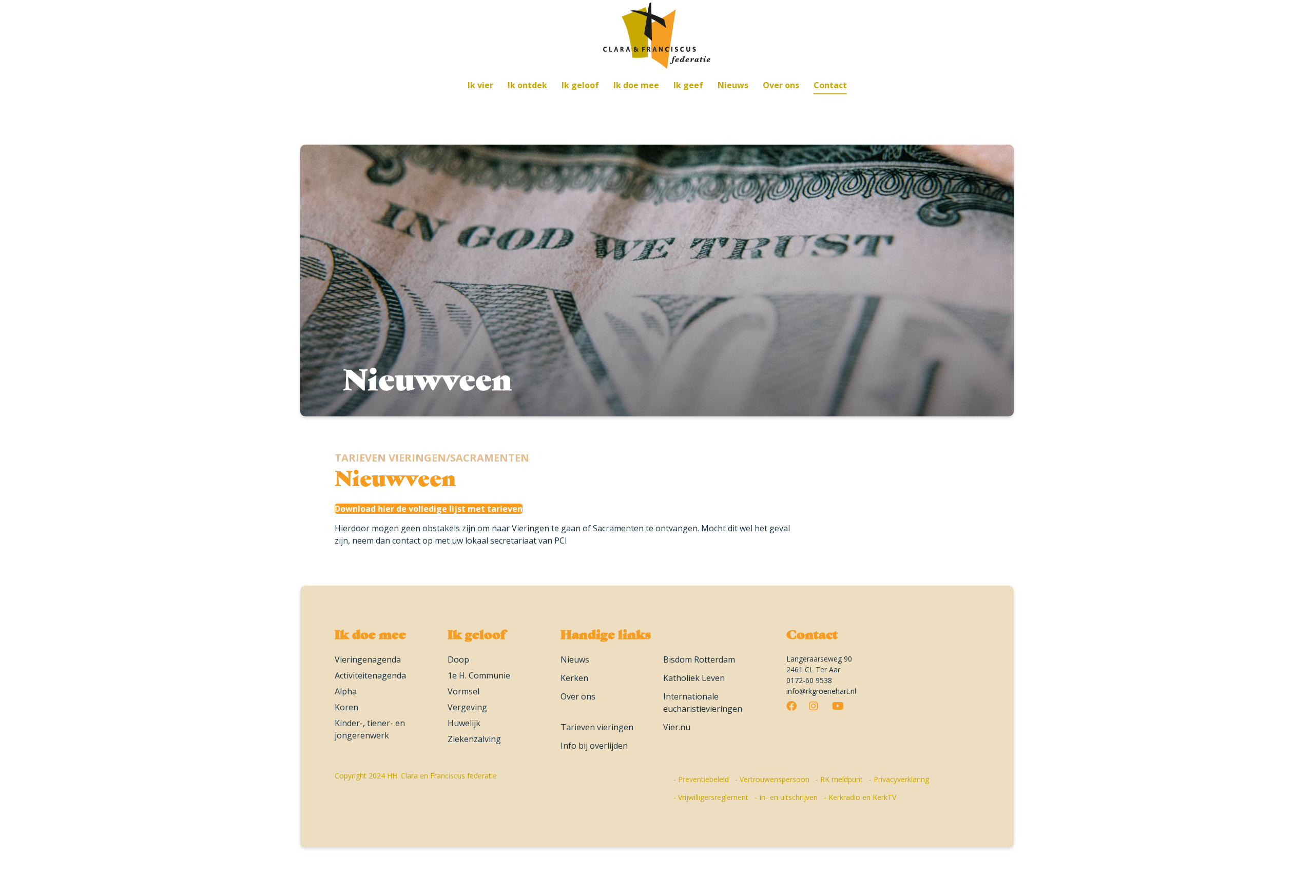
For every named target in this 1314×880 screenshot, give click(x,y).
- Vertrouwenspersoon (772, 779)
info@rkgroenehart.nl (821, 691)
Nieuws (575, 659)
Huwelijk (464, 723)
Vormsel (463, 691)
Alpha (346, 691)
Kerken (574, 678)
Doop (458, 659)
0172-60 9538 (809, 680)
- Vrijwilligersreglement (710, 797)
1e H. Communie (479, 675)
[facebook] (791, 707)
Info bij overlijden (594, 745)
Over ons (578, 696)
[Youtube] (838, 707)
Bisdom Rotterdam (699, 659)
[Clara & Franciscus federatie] (656, 34)
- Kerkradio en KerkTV (860, 797)
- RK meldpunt (839, 779)
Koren (346, 707)
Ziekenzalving (474, 739)
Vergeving (467, 707)
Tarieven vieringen (597, 727)
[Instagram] (813, 707)
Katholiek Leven (694, 678)
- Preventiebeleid (701, 779)
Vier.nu (676, 727)
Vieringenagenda (368, 659)
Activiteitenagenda (370, 675)
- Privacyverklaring (899, 779)
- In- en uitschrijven (786, 797)
